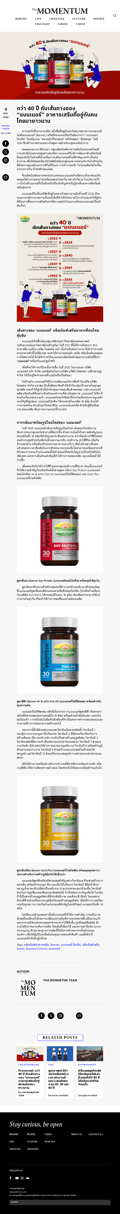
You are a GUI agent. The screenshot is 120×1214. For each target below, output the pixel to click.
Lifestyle (56, 18)
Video (80, 24)
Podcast (50, 1141)
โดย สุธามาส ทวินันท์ (87, 1095)
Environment (87, 1064)
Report (21, 18)
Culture (79, 18)
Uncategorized (28, 1064)
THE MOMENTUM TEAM (60, 980)
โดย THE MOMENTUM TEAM (28, 1094)
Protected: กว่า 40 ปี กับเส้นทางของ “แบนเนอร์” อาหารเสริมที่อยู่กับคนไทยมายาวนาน (29, 1079)
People (99, 18)
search (115, 15)
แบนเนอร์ (54, 948)
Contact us (96, 1134)
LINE (6, 169)
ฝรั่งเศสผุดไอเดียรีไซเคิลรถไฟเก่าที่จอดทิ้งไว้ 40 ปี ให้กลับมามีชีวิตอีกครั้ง (89, 1077)
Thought (42, 24)
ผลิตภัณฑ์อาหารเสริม (36, 944)
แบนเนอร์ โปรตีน (71, 944)
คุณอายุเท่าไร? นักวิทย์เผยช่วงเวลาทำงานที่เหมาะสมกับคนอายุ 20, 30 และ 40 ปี (58, 1079)
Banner (54, 944)
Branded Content (36, 948)
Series (63, 24)
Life (38, 18)
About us (76, 1134)
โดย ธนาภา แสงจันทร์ (58, 1095)
